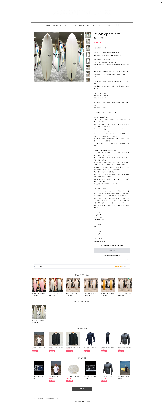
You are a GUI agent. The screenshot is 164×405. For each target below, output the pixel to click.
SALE (66, 25)
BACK (82, 388)
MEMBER (101, 25)
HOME (48, 25)
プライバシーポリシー (37, 398)
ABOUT (81, 25)
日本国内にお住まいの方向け (112, 256)
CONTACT (91, 25)
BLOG (73, 25)
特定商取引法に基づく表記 (52, 398)
